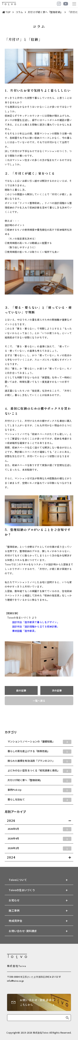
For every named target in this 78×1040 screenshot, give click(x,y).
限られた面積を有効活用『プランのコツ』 (38, 761)
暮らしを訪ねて (38, 799)
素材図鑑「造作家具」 (21, 631)
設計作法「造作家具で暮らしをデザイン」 (32, 622)
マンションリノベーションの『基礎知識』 (38, 741)
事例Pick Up (38, 790)
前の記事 (21, 690)
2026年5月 (38, 829)
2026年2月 (38, 848)
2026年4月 (38, 838)
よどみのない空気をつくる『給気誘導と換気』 (38, 770)
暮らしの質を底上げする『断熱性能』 (38, 751)
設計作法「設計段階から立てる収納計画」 (32, 626)
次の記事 (57, 690)
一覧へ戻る (39, 700)
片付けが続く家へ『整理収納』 (38, 780)
